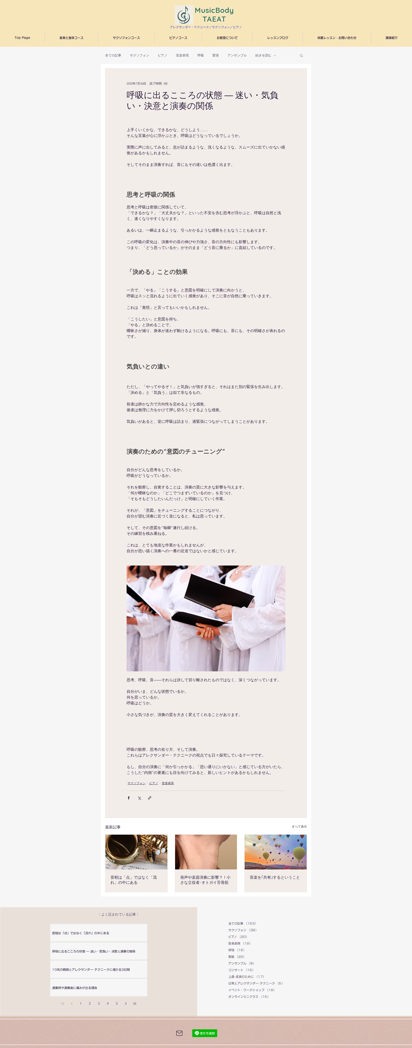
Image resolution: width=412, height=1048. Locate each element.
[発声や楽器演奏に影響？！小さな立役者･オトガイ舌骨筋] (206, 852)
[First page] (63, 1003)
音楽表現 (182, 55)
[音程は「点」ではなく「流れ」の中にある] (136, 852)
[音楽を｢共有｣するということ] (276, 852)
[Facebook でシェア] (129, 798)
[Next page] (126, 1003)
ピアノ (162, 55)
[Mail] (179, 1033)
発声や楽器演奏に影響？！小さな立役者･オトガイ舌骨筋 (205, 880)
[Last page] (135, 1003)
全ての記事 (113, 55)
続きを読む (263, 55)
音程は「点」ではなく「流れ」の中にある (134, 880)
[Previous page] (72, 1003)
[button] (301, 55)
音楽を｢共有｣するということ (275, 877)
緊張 (215, 55)
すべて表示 (299, 826)
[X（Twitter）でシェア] (139, 798)
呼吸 (200, 55)
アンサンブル (237, 55)
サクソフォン (139, 55)
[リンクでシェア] (150, 798)
